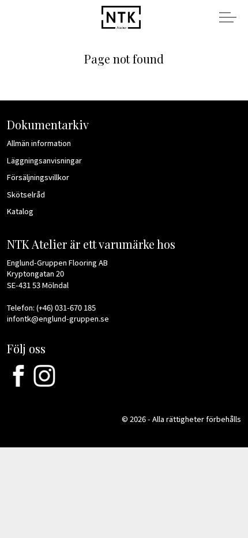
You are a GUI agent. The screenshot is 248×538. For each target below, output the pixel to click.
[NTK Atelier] (121, 16)
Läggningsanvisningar (44, 160)
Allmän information (39, 142)
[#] (18, 375)
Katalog (20, 211)
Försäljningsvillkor (38, 176)
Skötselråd (26, 194)
